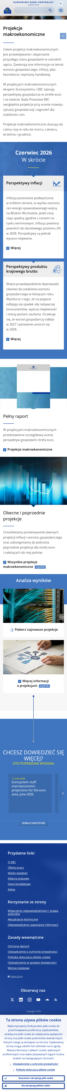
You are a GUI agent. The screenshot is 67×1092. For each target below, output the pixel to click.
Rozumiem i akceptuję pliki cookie (36, 1078)
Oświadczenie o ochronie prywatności (32, 952)
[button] (60, 3)
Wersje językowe (18, 968)
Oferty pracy (16, 867)
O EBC (12, 862)
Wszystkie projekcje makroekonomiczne (20, 565)
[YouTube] (38, 999)
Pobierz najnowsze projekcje (36, 629)
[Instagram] (29, 999)
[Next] (63, 793)
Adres (11, 889)
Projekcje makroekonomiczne (29, 449)
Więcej (16, 248)
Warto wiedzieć (18, 873)
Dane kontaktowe (19, 884)
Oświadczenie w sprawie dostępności (32, 962)
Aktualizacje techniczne (23, 919)
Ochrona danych (18, 946)
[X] (12, 999)
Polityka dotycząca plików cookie (29, 957)
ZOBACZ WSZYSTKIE (33, 823)
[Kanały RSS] (56, 999)
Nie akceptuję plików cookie (36, 1086)
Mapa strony (17, 977)
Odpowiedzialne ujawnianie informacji (33, 925)
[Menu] (60, 10)
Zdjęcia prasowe (18, 878)
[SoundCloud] (47, 999)
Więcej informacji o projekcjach (33, 684)
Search (50, 10)
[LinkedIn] (21, 999)
